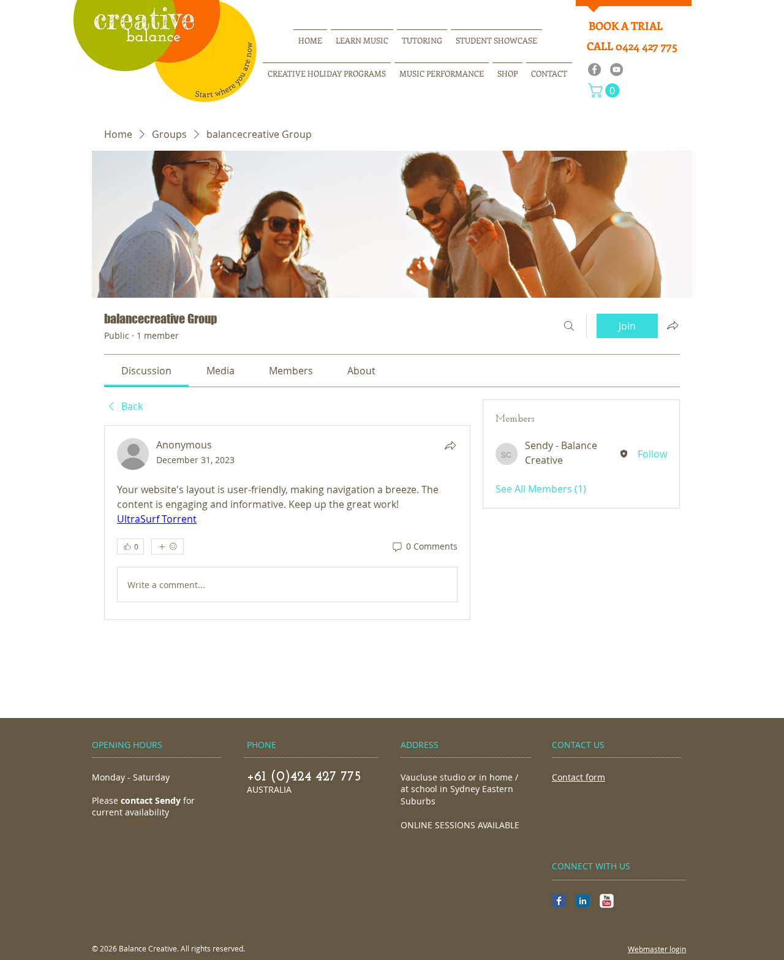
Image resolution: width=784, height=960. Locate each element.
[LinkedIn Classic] (583, 901)
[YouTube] (616, 69)
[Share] (450, 445)
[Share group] (672, 325)
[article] (287, 522)
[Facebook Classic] (559, 901)
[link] (146, 370)
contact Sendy (151, 800)
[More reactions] (167, 546)
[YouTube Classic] (607, 901)
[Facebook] (594, 69)
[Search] (569, 326)
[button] (605, 90)
